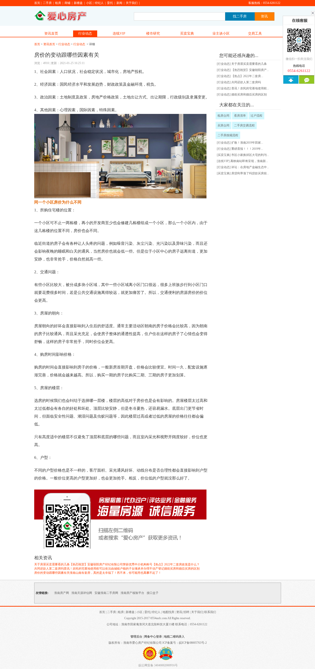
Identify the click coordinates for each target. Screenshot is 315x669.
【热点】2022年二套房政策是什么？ (176, 564)
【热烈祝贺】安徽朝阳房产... (250, 70)
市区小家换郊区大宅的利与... (250, 155)
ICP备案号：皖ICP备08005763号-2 (184, 642)
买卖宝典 (187, 33)
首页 (37, 3)
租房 (58, 3)
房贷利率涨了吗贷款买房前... (250, 173)
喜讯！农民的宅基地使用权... (250, 88)
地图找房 (168, 612)
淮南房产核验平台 (132, 593)
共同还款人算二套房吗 (49, 568)
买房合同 (223, 125)
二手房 (47, 3)
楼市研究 (153, 33)
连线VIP (119, 33)
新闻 (119, 3)
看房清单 (240, 115)
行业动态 (85, 33)
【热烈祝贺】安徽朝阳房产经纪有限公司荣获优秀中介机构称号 (111, 564)
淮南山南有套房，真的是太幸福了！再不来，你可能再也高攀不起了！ (115, 572)
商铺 (67, 3)
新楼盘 (78, 3)
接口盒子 (152, 593)
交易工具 (255, 33)
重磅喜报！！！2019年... (247, 148)
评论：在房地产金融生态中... (250, 167)
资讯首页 (51, 33)
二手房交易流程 (244, 125)
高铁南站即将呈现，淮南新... (249, 161)
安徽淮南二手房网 (106, 593)
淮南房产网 (61, 593)
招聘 (186, 612)
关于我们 (132, 3)
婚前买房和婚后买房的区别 (182, 568)
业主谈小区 (221, 33)
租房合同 (223, 115)
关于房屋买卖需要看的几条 (52, 564)
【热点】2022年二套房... (247, 76)
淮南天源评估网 (81, 593)
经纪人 (99, 3)
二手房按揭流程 (228, 135)
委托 (110, 3)
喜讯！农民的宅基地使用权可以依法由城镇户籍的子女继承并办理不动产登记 (114, 568)
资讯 (179, 612)
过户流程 (256, 115)
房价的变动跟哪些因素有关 (52, 572)
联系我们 (210, 612)
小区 (89, 3)
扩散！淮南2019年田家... (247, 142)
